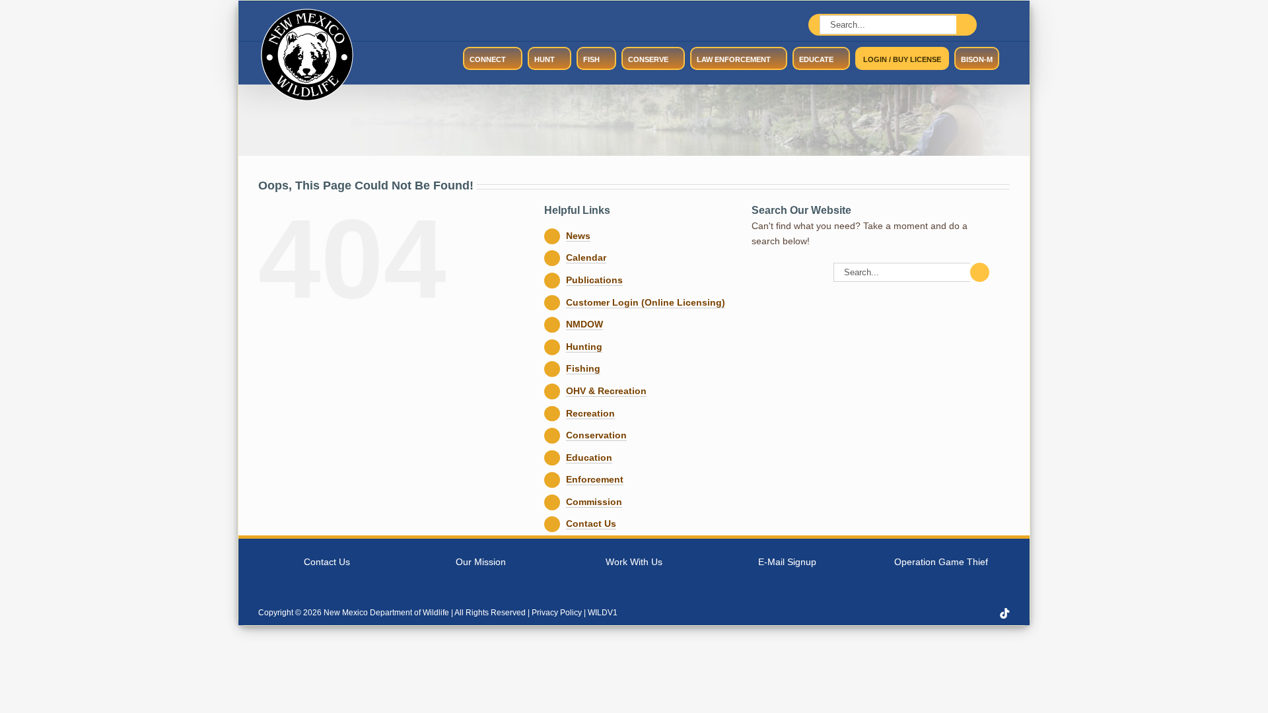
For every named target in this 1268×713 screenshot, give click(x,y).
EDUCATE (816, 59)
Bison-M (977, 59)
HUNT (544, 59)
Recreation (590, 413)
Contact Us (591, 523)
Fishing (583, 368)
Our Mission (481, 562)
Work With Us (634, 562)
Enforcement (594, 479)
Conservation (596, 435)
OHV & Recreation (606, 391)
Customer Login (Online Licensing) (645, 302)
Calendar (586, 257)
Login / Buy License (902, 59)
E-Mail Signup (787, 562)
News (578, 235)
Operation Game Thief (941, 562)
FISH (591, 59)
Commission (594, 501)
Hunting (584, 346)
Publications (594, 280)
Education (589, 457)
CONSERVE (648, 59)
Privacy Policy (557, 612)
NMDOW (584, 324)
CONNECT (488, 59)
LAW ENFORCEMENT (734, 59)
